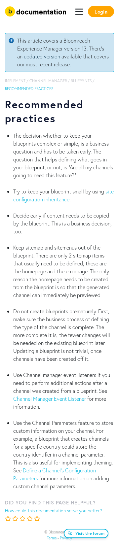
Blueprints (81, 80)
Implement (15, 80)
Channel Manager (48, 80)
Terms (52, 537)
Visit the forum (90, 533)
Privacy (66, 537)
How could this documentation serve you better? (53, 510)
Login (101, 11)
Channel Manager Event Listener (49, 398)
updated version (42, 56)
